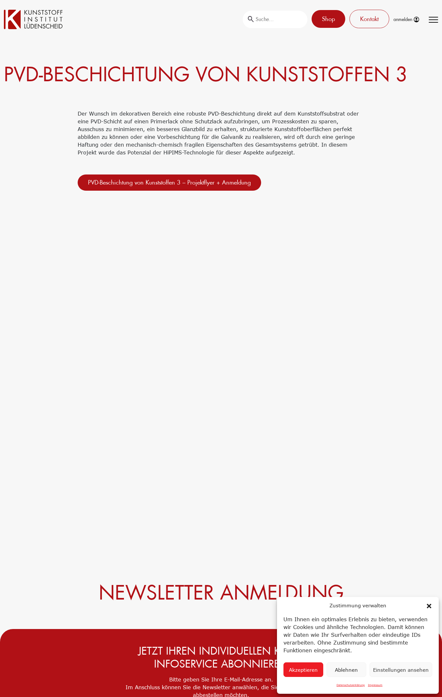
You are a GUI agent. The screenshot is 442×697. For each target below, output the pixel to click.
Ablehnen (346, 670)
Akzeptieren (303, 670)
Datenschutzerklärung (351, 685)
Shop (328, 19)
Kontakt (369, 19)
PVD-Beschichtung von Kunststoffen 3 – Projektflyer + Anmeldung (169, 182)
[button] (429, 605)
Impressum (375, 685)
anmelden (403, 19)
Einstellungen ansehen (401, 670)
